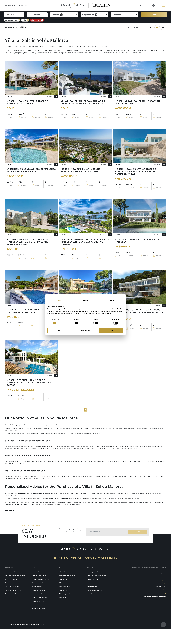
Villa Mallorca (63, 572)
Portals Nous (65, 498)
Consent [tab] (58, 300)
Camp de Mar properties (94, 594)
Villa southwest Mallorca (67, 575)
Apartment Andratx (11, 579)
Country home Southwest (40, 583)
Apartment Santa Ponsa (12, 586)
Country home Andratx (39, 597)
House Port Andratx (38, 590)
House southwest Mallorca (40, 579)
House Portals (36, 605)
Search (154, 14)
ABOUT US (23, 5)
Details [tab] (85, 300)
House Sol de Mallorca (39, 608)
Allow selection (85, 330)
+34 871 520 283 (161, 586)
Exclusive (36, 14)
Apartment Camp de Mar (13, 590)
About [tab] (112, 300)
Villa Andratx (63, 579)
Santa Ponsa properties (94, 583)
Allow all (111, 330)
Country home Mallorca (39, 575)
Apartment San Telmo (12, 594)
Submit (137, 532)
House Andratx (37, 586)
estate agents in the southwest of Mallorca (33, 493)
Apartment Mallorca (11, 572)
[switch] (75, 323)
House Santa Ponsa (38, 601)
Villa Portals (63, 590)
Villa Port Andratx (65, 583)
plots (32, 504)
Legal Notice (40, 624)
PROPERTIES (10, 5)
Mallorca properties (93, 572)
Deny (60, 330)
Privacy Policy (30, 624)
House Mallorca (37, 572)
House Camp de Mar (38, 594)
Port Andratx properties (94, 590)
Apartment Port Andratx (13, 583)
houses (24, 504)
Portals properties (92, 586)
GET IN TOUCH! (10, 511)
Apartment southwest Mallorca (15, 575)
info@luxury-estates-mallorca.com (155, 596)
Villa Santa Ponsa (64, 586)
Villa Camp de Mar (65, 594)
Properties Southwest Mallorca (96, 575)
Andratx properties (93, 579)
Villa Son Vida (63, 597)
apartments (18, 504)
